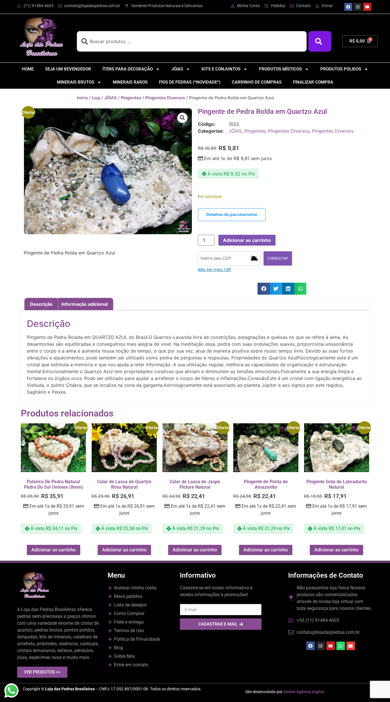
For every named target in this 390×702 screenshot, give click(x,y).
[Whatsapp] (340, 646)
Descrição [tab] (41, 304)
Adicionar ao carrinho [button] (53, 550)
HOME (28, 69)
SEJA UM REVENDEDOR (68, 69)
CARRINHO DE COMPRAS (257, 82)
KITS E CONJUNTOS (221, 69)
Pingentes (131, 97)
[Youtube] (367, 7)
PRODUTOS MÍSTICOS (280, 69)
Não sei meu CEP (214, 269)
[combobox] (192, 41)
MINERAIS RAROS (130, 82)
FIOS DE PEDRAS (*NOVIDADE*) (189, 82)
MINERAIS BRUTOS (75, 82)
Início (82, 97)
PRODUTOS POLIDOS (340, 69)
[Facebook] (348, 7)
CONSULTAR (278, 258)
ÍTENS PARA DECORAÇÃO (127, 69)
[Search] (319, 41)
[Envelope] (350, 646)
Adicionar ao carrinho (247, 240)
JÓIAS (177, 69)
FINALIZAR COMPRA (313, 82)
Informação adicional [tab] (84, 304)
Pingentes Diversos (165, 97)
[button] (182, 118)
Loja (96, 97)
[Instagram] (358, 7)
